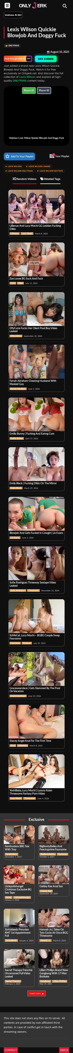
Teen (20, 283)
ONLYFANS (12, 45)
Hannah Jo (45, 940)
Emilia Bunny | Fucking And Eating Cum (32, 434)
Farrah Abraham (18, 389)
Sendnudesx (11, 854)
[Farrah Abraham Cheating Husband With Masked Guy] (36, 362)
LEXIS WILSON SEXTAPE (50, 171)
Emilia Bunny (17, 438)
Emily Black (16, 488)
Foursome (15, 643)
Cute (13, 283)
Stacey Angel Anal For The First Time (30, 741)
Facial (8, 897)
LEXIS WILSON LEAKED (38, 166)
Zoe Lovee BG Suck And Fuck (26, 278)
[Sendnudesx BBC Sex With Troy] (19, 834)
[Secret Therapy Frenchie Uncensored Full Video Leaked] (19, 958)
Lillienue (15, 234)
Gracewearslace (18, 696)
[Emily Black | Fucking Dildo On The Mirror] (36, 464)
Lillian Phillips (59, 981)
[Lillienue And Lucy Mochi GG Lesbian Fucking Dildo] (36, 206)
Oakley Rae (46, 891)
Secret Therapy (13, 981)
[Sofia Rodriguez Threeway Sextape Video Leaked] (36, 563)
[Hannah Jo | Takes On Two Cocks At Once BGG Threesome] (53, 918)
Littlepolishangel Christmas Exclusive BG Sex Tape (18, 889)
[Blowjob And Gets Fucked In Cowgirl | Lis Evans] (36, 514)
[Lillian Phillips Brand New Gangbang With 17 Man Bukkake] (53, 958)
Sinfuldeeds (11, 940)
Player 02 (44, 90)
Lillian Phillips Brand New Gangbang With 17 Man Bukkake (53, 973)
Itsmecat (27, 643)
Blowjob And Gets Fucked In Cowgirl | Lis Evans (36, 533)
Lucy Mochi (27, 234)
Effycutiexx (16, 336)
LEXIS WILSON (13, 166)
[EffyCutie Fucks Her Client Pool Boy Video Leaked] (36, 309)
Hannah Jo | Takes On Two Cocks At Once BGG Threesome (53, 932)
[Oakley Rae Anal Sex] (53, 874)
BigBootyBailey (48, 854)
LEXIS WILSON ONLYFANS (19, 171)
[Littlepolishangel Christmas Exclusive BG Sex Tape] (19, 874)
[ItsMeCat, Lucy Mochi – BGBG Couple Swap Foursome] (36, 616)
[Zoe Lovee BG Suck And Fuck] (36, 259)
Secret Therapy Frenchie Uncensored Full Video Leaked (18, 973)
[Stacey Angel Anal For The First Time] (36, 722)
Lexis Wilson (27, 76)
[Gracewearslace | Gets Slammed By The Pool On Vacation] (36, 669)
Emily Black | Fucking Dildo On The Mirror (33, 483)
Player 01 (29, 90)
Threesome (33, 590)
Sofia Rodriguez (18, 590)
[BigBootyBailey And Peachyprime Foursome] (53, 834)
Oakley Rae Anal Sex (51, 886)
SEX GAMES (45, 58)
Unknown (22, 746)
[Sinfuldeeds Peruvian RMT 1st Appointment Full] (19, 918)
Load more (35, 993)
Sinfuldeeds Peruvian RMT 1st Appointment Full (18, 932)
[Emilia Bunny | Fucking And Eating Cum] (36, 414)
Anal (13, 746)
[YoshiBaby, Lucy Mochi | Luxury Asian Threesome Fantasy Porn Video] (36, 771)
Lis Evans (15, 538)
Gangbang (45, 981)
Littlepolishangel (22, 897)
